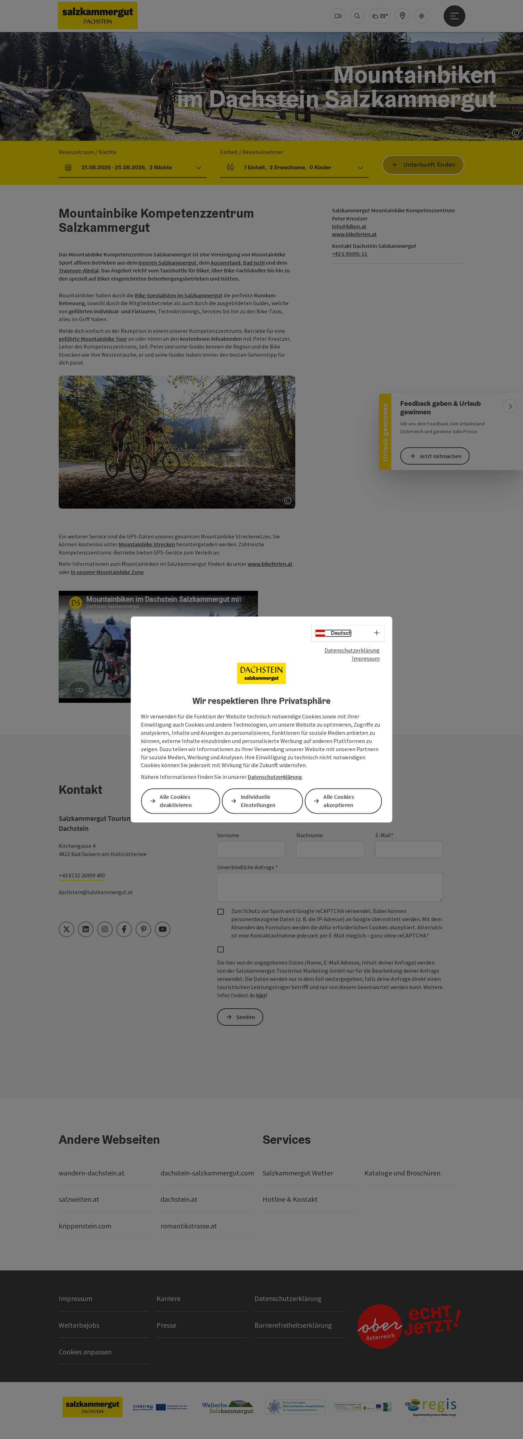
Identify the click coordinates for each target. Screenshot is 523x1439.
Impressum (366, 658)
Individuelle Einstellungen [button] (258, 801)
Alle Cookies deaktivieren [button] (176, 801)
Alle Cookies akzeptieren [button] (338, 801)
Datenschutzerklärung (352, 650)
